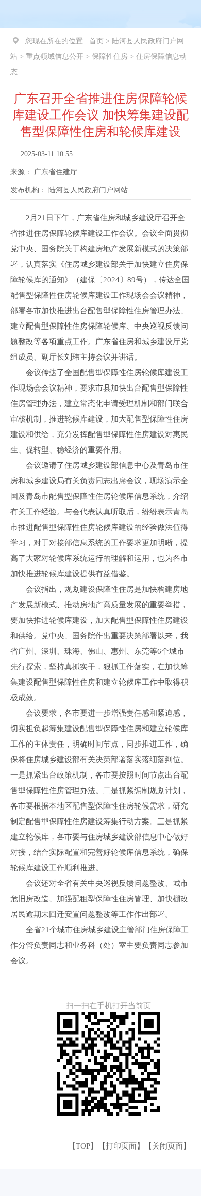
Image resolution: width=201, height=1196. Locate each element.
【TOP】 (83, 1146)
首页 (96, 41)
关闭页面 (167, 1146)
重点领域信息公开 (54, 56)
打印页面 (121, 1146)
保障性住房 (110, 56)
